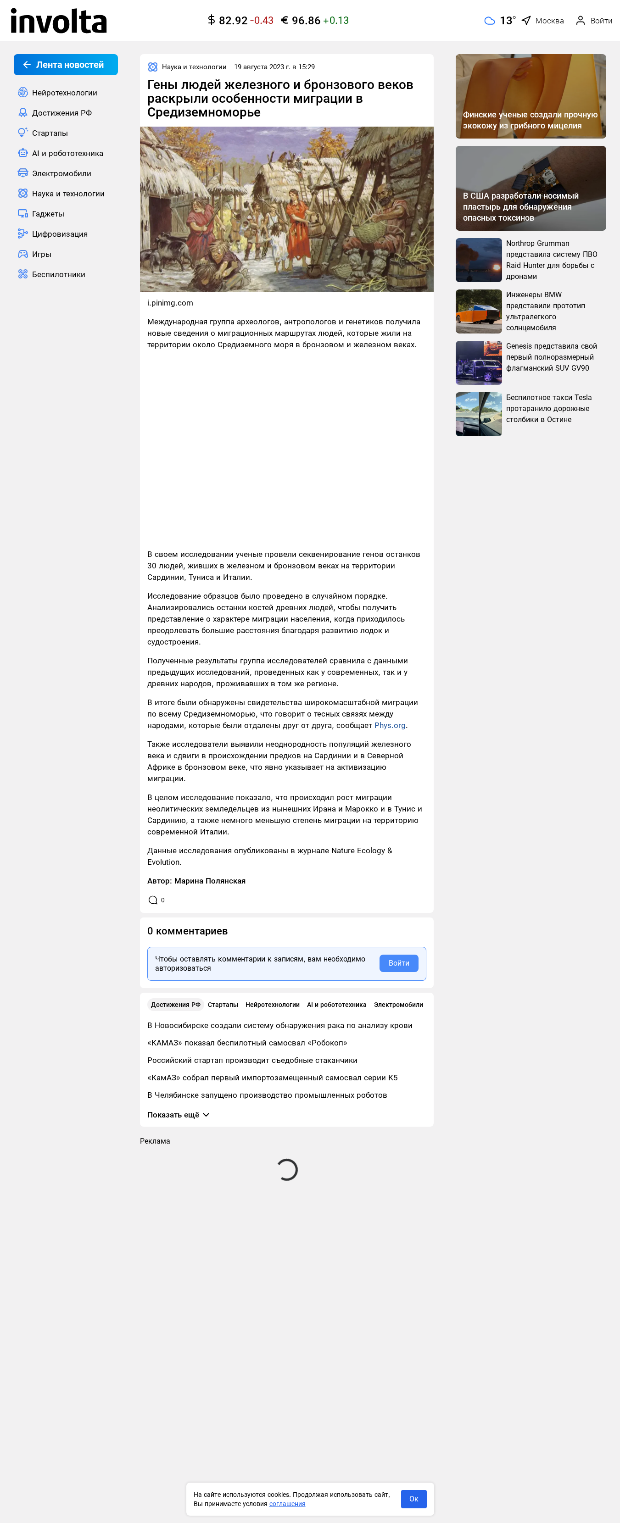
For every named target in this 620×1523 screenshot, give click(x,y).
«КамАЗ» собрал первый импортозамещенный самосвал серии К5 (272, 1077)
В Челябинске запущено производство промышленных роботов (267, 1095)
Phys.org (390, 725)
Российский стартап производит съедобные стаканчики (252, 1060)
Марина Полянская (210, 880)
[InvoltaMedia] (58, 20)
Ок (414, 1499)
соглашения (287, 1503)
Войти (399, 963)
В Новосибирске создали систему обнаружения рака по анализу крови (280, 1025)
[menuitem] (66, 92)
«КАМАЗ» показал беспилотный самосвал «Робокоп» (247, 1042)
